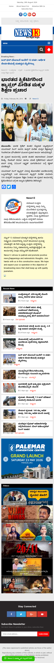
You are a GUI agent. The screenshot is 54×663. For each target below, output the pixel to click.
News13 (35, 99)
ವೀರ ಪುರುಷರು (20, 320)
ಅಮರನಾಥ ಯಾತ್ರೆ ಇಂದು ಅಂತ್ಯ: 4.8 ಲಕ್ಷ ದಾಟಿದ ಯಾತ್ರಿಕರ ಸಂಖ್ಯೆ (34, 328)
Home (11, 7)
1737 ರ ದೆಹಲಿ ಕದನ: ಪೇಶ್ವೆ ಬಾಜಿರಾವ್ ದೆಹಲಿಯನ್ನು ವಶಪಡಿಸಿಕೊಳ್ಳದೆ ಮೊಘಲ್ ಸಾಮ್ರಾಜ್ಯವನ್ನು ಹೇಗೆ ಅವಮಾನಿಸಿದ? (33, 312)
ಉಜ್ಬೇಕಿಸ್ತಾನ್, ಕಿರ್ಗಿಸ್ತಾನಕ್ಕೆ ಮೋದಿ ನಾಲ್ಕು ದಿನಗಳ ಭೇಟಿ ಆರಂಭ (32, 296)
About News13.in (22, 7)
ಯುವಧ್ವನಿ (32, 378)
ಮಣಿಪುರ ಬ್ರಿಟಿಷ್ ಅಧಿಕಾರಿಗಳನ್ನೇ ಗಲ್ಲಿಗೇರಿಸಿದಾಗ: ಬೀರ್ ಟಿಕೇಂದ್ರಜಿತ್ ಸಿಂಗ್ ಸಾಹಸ (33, 427)
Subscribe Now (27, 9)
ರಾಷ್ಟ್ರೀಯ (34, 301)
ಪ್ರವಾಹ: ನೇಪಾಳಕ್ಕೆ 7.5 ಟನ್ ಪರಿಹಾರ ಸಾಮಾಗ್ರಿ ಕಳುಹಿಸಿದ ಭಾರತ (34, 399)
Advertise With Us (38, 7)
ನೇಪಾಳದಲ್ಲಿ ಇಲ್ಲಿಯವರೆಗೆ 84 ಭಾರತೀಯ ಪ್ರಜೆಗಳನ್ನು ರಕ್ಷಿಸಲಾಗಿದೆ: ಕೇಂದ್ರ (33, 342)
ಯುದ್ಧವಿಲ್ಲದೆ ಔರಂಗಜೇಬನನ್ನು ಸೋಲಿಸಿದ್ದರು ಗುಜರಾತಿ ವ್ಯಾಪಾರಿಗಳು (34, 372)
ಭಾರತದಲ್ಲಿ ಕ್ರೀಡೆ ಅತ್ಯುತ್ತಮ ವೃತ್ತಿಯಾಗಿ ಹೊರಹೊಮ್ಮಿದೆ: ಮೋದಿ (34, 386)
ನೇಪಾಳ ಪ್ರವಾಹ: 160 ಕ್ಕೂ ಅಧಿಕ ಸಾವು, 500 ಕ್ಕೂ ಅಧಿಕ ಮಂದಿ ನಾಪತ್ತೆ (33, 412)
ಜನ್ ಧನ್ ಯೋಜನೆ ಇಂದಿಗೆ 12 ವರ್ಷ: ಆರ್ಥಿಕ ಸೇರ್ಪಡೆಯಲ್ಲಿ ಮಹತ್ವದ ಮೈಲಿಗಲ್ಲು (34, 358)
